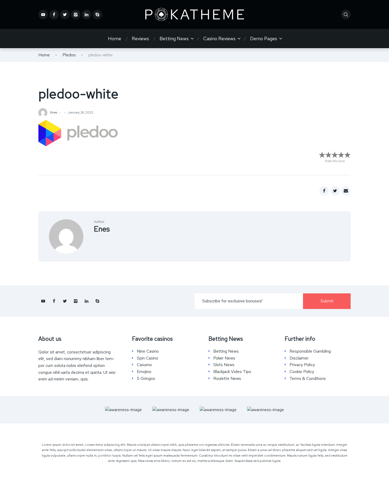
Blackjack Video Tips (232, 371)
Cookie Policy (302, 371)
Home (114, 38)
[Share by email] (346, 190)
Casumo (144, 364)
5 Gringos (146, 378)
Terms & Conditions (308, 378)
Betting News (174, 38)
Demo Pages (263, 38)
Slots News (223, 364)
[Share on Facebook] (324, 190)
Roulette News (227, 378)
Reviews (140, 38)
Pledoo (69, 55)
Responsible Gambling (310, 351)
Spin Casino (147, 358)
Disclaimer (299, 358)
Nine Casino (148, 351)
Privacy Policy (302, 364)
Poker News (224, 358)
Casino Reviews (219, 38)
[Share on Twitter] (335, 190)
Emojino (144, 371)
